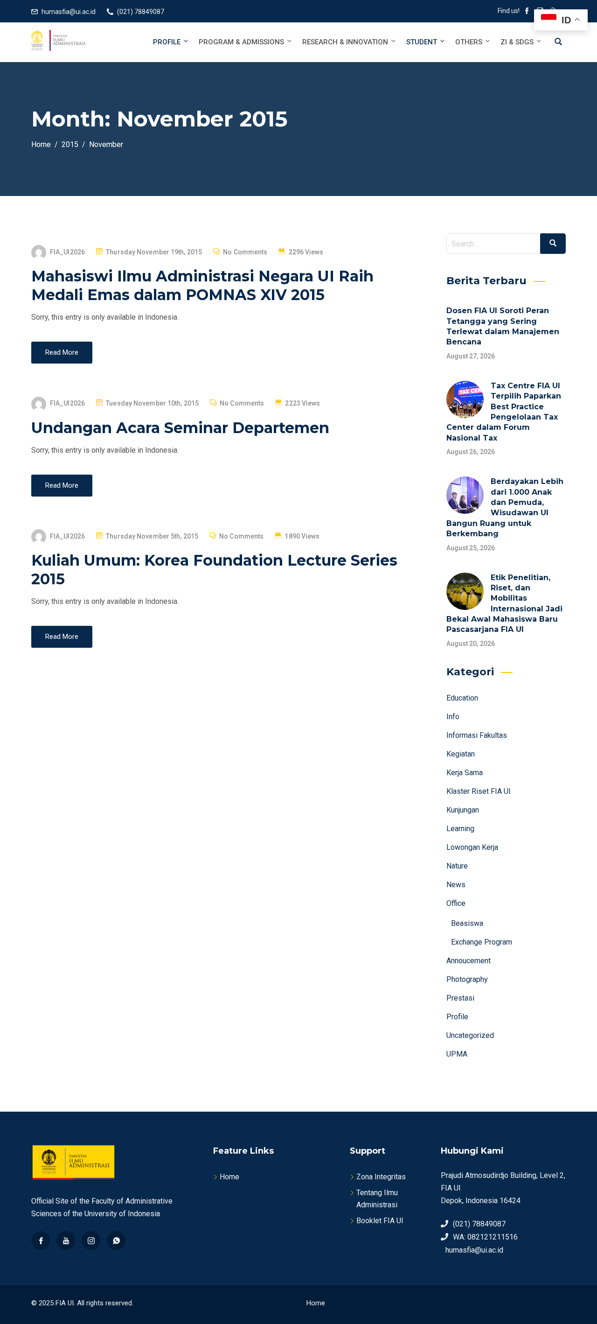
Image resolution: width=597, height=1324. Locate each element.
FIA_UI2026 (67, 252)
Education (462, 698)
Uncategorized (470, 1035)
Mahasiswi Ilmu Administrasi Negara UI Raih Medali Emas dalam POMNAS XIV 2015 (202, 285)
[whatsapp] (116, 1240)
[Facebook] (40, 1240)
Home (229, 1176)
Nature (457, 866)
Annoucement (468, 960)
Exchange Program (481, 942)
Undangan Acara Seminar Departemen (180, 428)
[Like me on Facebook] (527, 11)
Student (421, 42)
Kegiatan (460, 754)
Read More (61, 352)
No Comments (245, 252)
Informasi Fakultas (476, 735)
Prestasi (460, 998)
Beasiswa (467, 923)
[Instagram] (91, 1240)
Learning (460, 828)
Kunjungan (462, 810)
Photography (467, 979)
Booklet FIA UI (379, 1220)
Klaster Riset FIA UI (478, 791)
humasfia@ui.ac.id (69, 11)
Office (455, 903)
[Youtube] (65, 1240)
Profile (166, 42)
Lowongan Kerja (472, 847)
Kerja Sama (464, 772)
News (455, 884)
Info (452, 716)
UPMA (456, 1054)
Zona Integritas (381, 1176)
